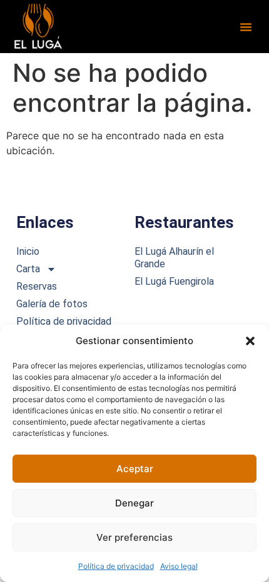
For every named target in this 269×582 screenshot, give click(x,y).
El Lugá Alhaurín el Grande (174, 257)
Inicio (27, 251)
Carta (28, 269)
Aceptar (134, 469)
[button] (250, 341)
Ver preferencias (134, 537)
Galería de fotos (52, 304)
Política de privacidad (116, 566)
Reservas (36, 286)
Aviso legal (179, 566)
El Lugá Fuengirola (174, 281)
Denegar (134, 503)
